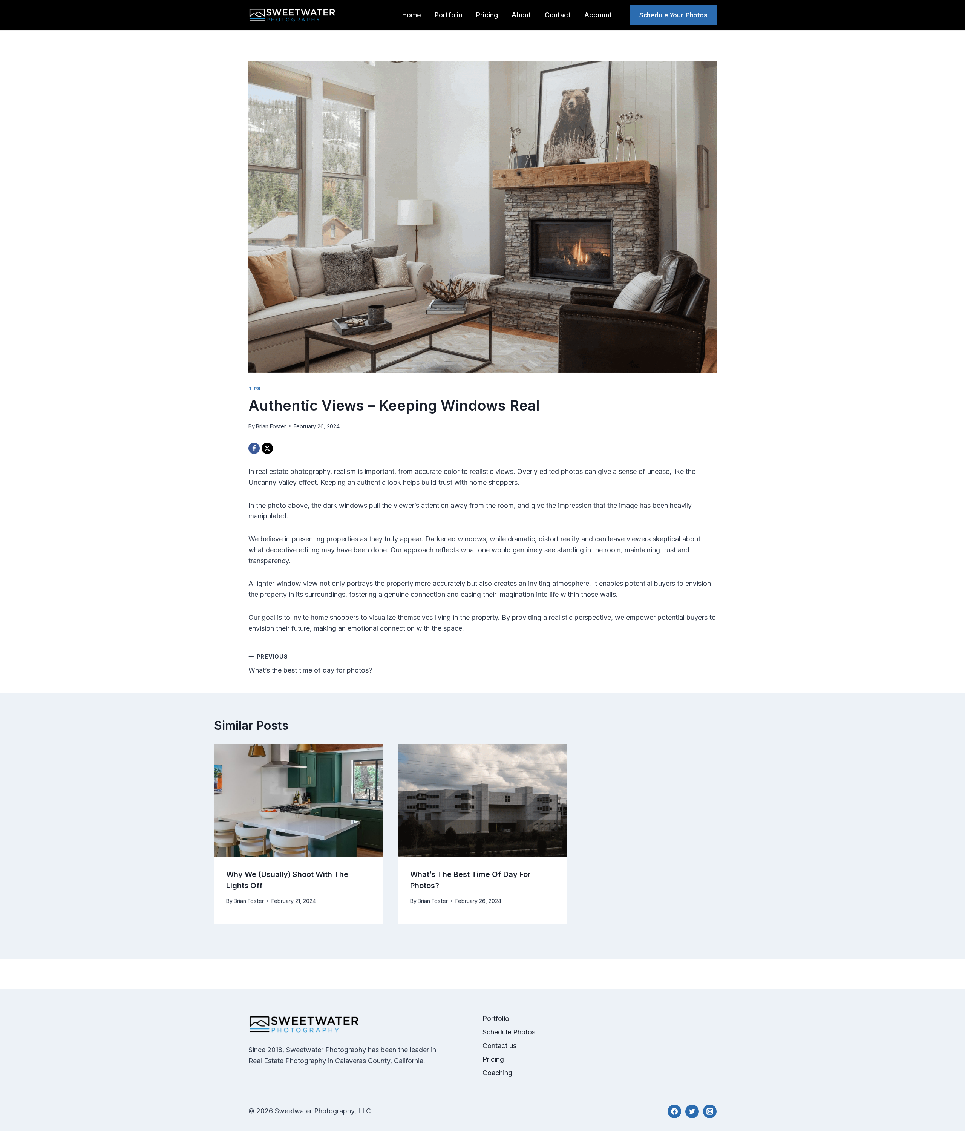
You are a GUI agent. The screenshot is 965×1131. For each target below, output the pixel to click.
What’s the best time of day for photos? (310, 663)
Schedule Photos (508, 1032)
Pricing (487, 15)
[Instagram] (710, 1111)
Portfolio (449, 15)
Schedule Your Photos (673, 15)
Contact (558, 15)
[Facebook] (254, 448)
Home (411, 15)
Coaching (497, 1073)
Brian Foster (271, 426)
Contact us (499, 1046)
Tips (254, 388)
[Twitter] (692, 1111)
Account (598, 15)
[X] (267, 448)
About (521, 15)
